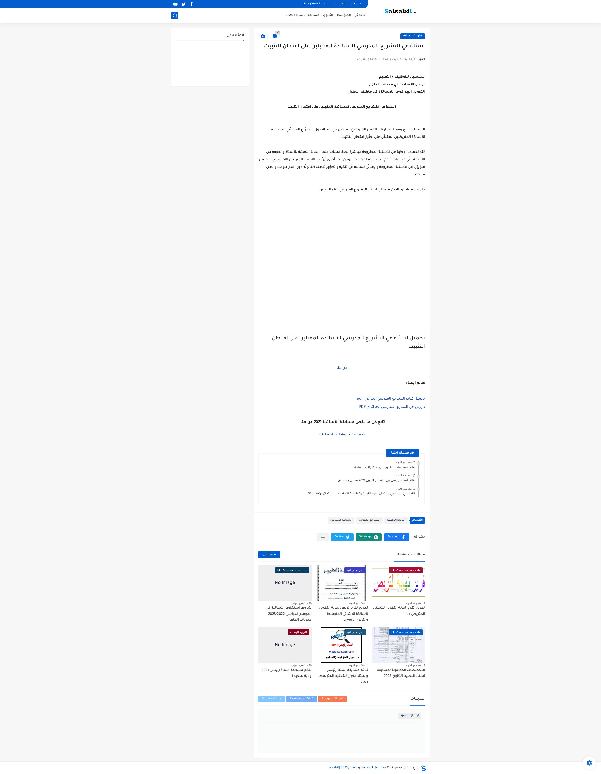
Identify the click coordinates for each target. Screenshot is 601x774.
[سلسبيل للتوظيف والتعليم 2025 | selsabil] (400, 11)
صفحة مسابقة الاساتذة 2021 (342, 435)
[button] (396, 537)
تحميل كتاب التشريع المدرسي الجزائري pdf (391, 399)
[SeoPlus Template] (423, 768)
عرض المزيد (269, 554)
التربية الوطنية (412, 36)
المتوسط (344, 15)
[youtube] (175, 4)
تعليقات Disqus (272, 699)
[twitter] (183, 4)
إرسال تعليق (409, 716)
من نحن (356, 4)
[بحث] (174, 15)
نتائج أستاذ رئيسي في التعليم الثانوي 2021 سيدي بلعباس (376, 480)
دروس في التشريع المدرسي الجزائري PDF (392, 406)
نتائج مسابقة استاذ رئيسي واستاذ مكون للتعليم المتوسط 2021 (343, 676)
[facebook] (191, 4)
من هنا (341, 368)
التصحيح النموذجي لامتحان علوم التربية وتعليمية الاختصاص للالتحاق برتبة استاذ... (360, 494)
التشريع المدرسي (369, 520)
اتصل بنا (340, 4)
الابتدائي (360, 15)
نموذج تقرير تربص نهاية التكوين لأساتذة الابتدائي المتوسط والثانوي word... (343, 614)
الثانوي (328, 15)
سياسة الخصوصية (316, 4)
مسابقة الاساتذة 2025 (303, 15)
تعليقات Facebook (301, 699)
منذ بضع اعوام (404, 462)
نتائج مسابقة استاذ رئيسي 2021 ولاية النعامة (384, 467)
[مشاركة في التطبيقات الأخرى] (323, 537)
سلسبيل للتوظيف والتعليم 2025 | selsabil (357, 768)
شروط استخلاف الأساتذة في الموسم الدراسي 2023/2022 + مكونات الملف (288, 614)
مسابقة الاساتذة (341, 520)
